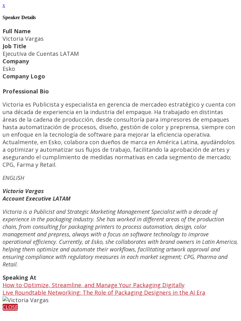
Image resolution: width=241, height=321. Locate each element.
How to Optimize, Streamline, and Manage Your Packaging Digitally (94, 285)
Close (10, 307)
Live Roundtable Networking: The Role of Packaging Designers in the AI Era (104, 292)
